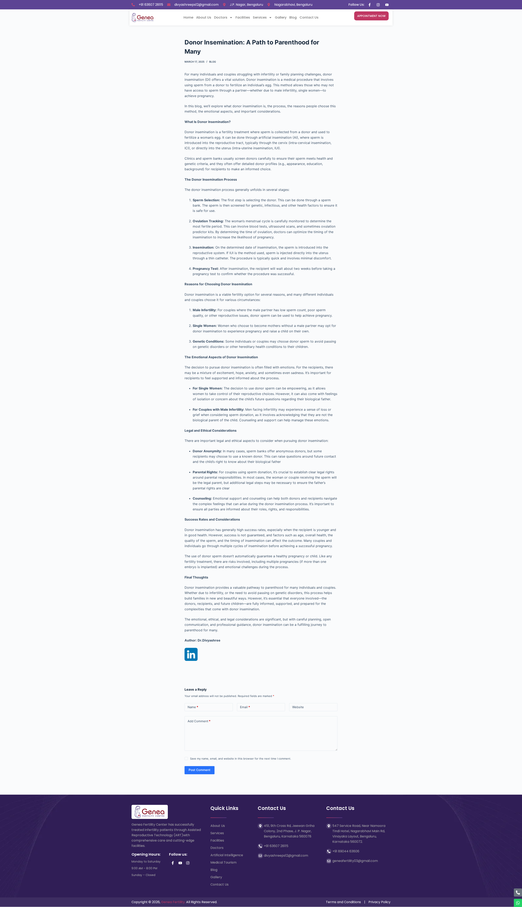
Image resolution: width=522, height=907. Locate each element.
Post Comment (199, 770)
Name (193, 707)
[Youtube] (180, 863)
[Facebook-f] (172, 863)
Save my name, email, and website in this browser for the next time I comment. (240, 758)
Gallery (280, 17)
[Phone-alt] (518, 892)
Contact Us (309, 17)
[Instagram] (187, 863)
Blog (293, 17)
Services (260, 17)
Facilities (243, 17)
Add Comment (199, 721)
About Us (203, 17)
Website (298, 707)
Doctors (220, 17)
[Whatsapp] (518, 903)
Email (245, 707)
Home (188, 17)
